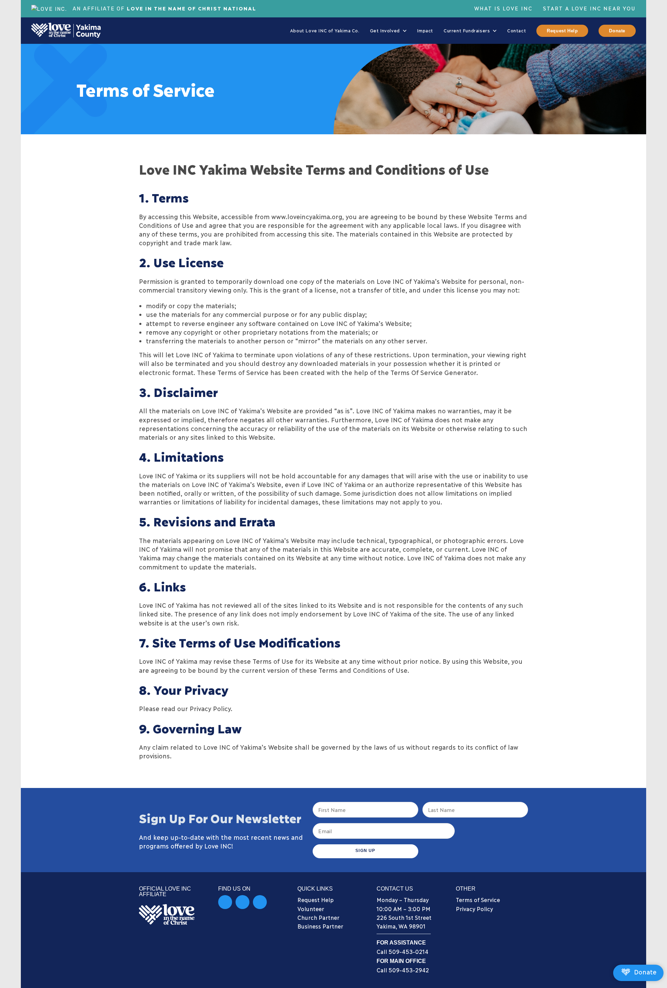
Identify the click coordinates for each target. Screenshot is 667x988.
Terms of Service (478, 899)
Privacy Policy (474, 908)
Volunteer (310, 908)
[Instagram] (242, 902)
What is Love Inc (503, 8)
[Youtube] (260, 902)
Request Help (315, 899)
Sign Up (365, 850)
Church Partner (318, 917)
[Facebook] (225, 902)
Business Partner (320, 926)
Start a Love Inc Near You (589, 8)
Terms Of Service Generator (433, 372)
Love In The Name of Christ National (191, 8)
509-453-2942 (408, 969)
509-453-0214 (408, 951)
